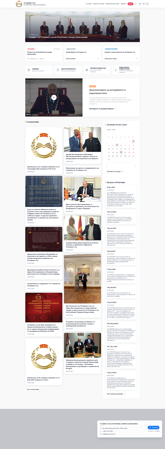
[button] (107, 166)
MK (140, 3)
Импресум (151, 431)
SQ (143, 3)
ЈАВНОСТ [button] (123, 3)
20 (121, 152)
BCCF (130, 3)
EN (147, 3)
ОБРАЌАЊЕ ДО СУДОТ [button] (112, 3)
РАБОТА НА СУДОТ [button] (99, 3)
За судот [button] (89, 3)
